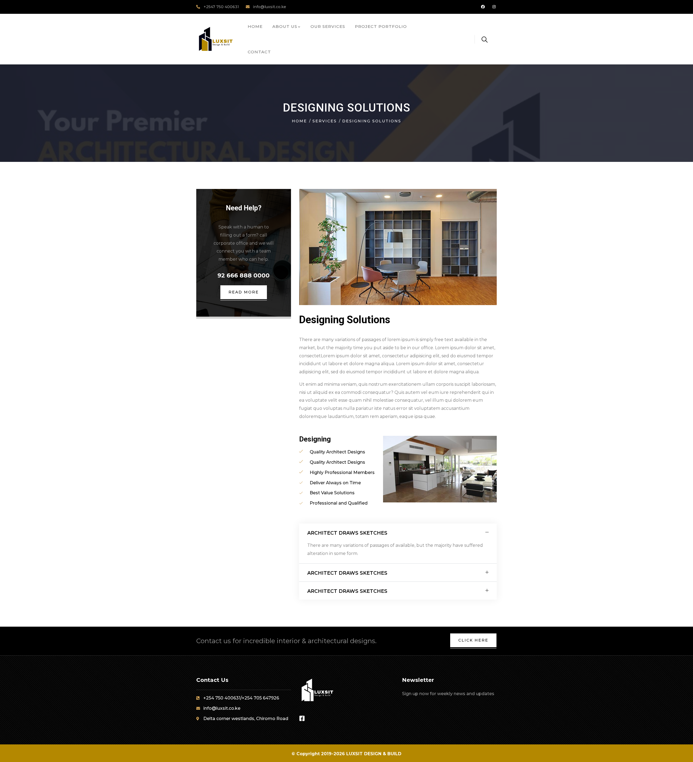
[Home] (215, 39)
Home (299, 121)
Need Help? (243, 208)
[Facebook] (483, 7)
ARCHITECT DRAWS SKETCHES (347, 533)
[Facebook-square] (302, 718)
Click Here (473, 640)
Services (324, 121)
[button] (398, 532)
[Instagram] (494, 7)
